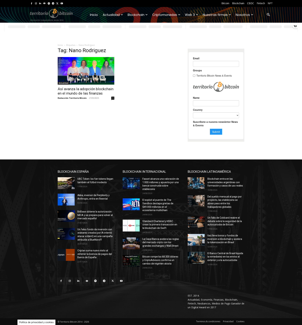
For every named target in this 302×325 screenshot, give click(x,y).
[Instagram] (36, 3)
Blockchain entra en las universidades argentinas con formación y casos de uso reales (225, 182)
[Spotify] (49, 3)
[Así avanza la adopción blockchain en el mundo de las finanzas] (86, 71)
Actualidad (63, 83)
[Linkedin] (40, 3)
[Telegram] (53, 3)
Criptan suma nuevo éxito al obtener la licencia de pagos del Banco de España (94, 254)
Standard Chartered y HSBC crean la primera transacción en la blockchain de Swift (159, 224)
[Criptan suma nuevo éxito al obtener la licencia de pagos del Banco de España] (66, 255)
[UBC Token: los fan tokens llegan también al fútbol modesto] (66, 183)
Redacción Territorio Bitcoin (72, 98)
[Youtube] (62, 3)
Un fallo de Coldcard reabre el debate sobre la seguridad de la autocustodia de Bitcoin (224, 221)
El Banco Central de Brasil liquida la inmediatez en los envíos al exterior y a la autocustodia (225, 257)
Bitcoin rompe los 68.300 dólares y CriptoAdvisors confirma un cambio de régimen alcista (160, 260)
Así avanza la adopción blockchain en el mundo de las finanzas (85, 91)
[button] (268, 15)
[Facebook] (31, 3)
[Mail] (44, 3)
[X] (57, 3)
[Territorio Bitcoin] (51, 15)
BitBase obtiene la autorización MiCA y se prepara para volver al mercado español (95, 215)
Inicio (60, 45)
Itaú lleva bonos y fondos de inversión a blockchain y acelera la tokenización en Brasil (224, 239)
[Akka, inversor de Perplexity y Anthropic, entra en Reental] (66, 200)
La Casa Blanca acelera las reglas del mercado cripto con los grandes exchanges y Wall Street (160, 242)
